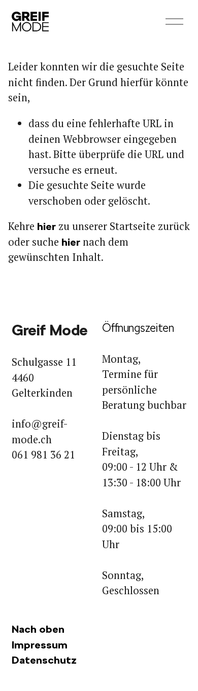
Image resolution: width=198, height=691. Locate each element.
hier (46, 226)
